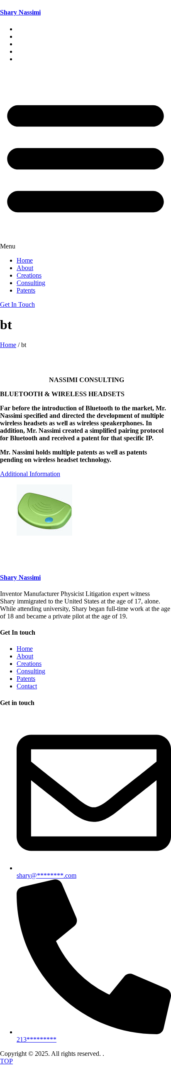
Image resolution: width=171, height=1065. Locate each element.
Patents (26, 58)
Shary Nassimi (20, 12)
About (25, 267)
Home (25, 260)
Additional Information (30, 473)
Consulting (31, 282)
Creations (29, 275)
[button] (85, 160)
